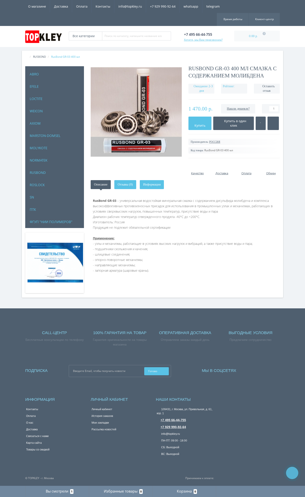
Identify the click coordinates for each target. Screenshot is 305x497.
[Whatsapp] (159, 461)
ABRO (34, 74)
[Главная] (26, 57)
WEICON (36, 111)
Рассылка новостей (104, 429)
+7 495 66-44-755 (173, 420)
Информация (152, 184)
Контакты (103, 6)
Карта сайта (34, 442)
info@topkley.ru (130, 6)
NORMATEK (38, 160)
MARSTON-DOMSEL (45, 135)
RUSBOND (38, 172)
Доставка (61, 6)
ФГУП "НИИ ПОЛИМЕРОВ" (51, 222)
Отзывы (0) (125, 184)
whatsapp (191, 6)
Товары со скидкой (38, 449)
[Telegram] (166, 461)
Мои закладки (100, 422)
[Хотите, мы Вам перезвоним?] (292, 473)
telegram (213, 6)
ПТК (33, 209)
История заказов (102, 416)
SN (32, 197)
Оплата (82, 6)
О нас (29, 422)
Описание (100, 184)
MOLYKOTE (38, 148)
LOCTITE (36, 98)
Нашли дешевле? (238, 108)
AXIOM (35, 123)
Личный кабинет (102, 409)
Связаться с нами (37, 436)
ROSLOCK (37, 185)
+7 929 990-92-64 (162, 6)
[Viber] (173, 462)
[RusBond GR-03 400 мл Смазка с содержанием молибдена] (136, 112)
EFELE (34, 86)
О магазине (37, 6)
